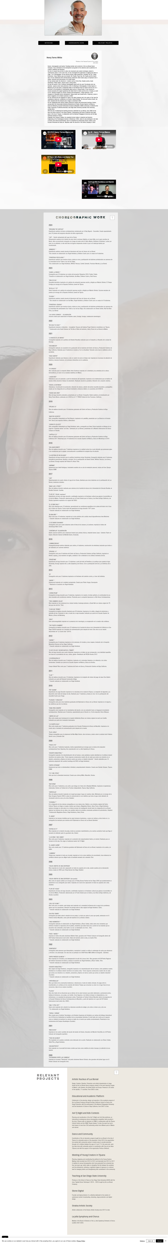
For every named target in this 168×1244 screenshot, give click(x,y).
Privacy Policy (81, 1241)
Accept (160, 1241)
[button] (73, 17)
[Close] (165, 1240)
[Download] (112, 217)
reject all (150, 1241)
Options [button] (142, 1241)
